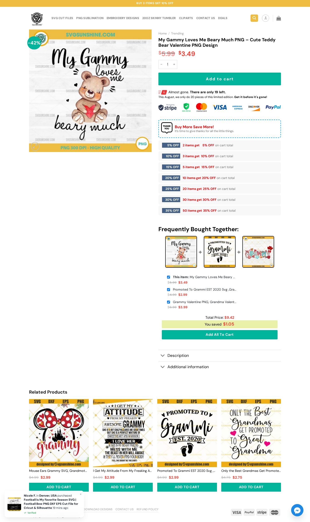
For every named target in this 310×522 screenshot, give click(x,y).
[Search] (254, 18)
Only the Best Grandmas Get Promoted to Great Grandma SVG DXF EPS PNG (251, 471)
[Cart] (278, 18)
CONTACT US (205, 18)
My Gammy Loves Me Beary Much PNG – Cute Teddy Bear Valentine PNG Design (204, 277)
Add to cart (220, 79)
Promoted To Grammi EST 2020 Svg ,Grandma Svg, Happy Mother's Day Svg (204, 289)
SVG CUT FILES (62, 18)
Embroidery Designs (123, 18)
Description (178, 355)
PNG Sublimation (89, 18)
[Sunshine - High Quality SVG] (37, 18)
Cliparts (186, 18)
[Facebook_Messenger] (297, 510)
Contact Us (125, 509)
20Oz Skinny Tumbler (159, 18)
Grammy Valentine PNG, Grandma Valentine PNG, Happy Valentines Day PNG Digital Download (204, 302)
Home (162, 33)
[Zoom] (35, 146)
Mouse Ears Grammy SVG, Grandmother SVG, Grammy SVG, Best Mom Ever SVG (59, 471)
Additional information (188, 366)
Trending (177, 33)
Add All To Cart (220, 334)
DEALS (222, 18)
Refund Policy (148, 509)
